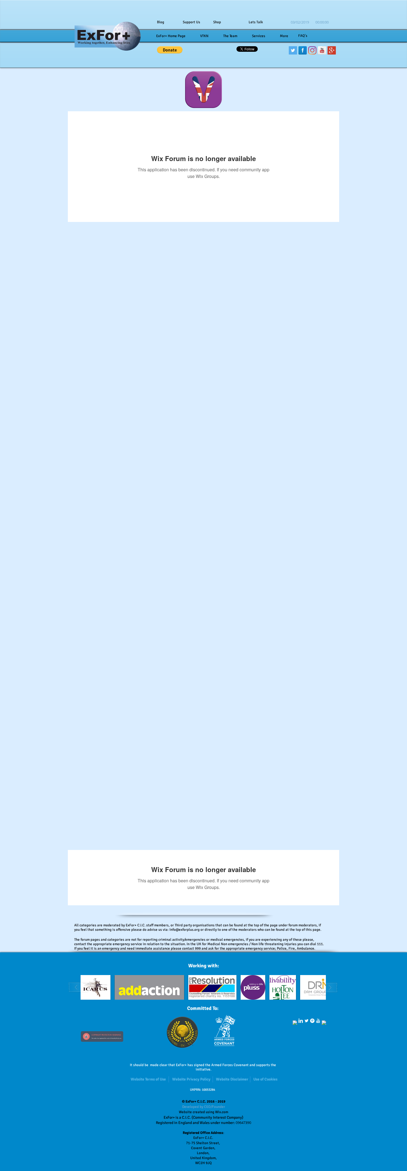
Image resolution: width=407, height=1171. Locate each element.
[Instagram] (312, 50)
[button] (169, 49)
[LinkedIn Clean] (300, 1021)
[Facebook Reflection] (302, 50)
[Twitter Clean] (306, 1021)
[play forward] (327, 987)
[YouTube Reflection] (322, 50)
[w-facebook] (295, 1022)
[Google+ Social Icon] (332, 50)
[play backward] (78, 987)
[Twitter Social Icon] (293, 50)
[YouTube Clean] (318, 1021)
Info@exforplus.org (184, 929)
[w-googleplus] (324, 1022)
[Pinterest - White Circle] (312, 1021)
